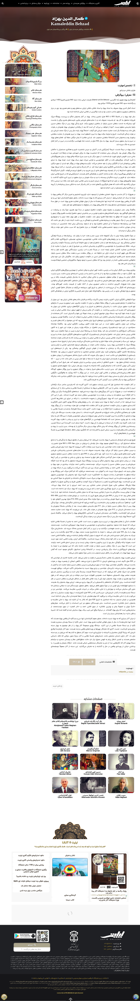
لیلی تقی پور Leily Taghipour (121, 750)
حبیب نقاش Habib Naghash (121, 796)
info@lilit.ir (108, 944)
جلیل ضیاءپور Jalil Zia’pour (65, 750)
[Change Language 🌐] (137, 3)
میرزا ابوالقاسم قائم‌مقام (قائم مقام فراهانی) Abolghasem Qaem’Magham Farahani (65, 724)
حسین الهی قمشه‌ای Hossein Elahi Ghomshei (93, 773)
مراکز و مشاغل (36, 3)
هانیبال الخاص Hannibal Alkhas (65, 773)
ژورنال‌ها (46, 3)
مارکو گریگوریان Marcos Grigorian (93, 750)
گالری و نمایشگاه (93, 3)
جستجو (31, 945)
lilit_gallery (108, 946)
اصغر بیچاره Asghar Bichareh (121, 722)
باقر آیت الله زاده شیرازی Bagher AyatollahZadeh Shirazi (93, 722)
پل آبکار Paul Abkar (121, 773)
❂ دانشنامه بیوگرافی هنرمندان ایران (80, 29)
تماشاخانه (56, 3)
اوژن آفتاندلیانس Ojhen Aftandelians (65, 796)
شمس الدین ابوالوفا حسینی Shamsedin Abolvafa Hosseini (93, 796)
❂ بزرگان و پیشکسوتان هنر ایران (57, 29)
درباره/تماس (24, 3)
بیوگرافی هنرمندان (79, 3)
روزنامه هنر (66, 3)
